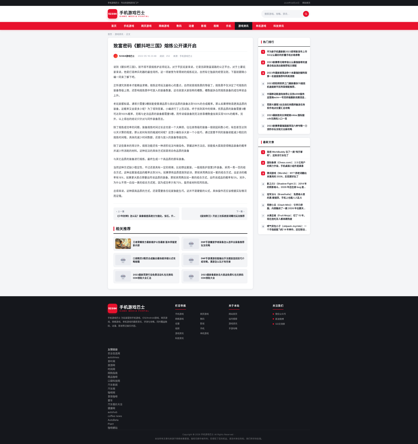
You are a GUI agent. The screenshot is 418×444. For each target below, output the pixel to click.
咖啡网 (111, 392)
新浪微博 (279, 319)
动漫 (191, 25)
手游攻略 (233, 328)
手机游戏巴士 (207, 434)
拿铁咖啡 (113, 396)
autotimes (113, 357)
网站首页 (306, 3)
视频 (216, 25)
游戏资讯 (243, 25)
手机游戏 (129, 25)
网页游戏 (146, 25)
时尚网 (111, 369)
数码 (179, 25)
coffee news (115, 416)
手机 (228, 25)
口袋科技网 (114, 380)
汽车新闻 (113, 384)
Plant (111, 423)
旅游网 (111, 365)
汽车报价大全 (115, 404)
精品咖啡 (113, 376)
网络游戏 (164, 25)
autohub (112, 412)
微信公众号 (280, 314)
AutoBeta (113, 419)
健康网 (111, 408)
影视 (203, 25)
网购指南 (113, 373)
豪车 (110, 400)
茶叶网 (111, 361)
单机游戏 (261, 25)
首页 (114, 25)
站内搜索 (233, 318)
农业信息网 (114, 353)
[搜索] (306, 14)
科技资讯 (278, 25)
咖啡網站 (113, 427)
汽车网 (111, 388)
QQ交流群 (280, 323)
